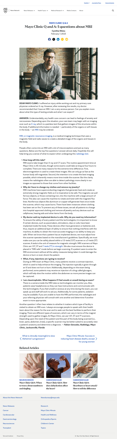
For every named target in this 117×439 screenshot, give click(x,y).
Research (44, 406)
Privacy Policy (20, 436)
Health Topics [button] (42, 10)
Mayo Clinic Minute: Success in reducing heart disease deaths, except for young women (78, 338)
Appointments (109, 3)
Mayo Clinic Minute (48, 410)
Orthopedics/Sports (48, 419)
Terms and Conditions (8, 436)
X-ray (33, 124)
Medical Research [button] (56, 10)
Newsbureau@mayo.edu (50, 397)
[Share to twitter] (54, 39)
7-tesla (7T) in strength (53, 246)
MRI (37, 129)
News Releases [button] (28, 10)
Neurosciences (8, 423)
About (81, 10)
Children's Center (47, 423)
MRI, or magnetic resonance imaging (35, 136)
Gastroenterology (9, 419)
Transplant (7, 428)
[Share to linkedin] (58, 39)
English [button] (86, 3)
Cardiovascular (8, 415)
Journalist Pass (96, 3)
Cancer (6, 410)
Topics (43, 428)
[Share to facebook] (49, 39)
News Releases (8, 406)
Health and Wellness (48, 415)
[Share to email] (62, 39)
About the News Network (12, 397)
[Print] (66, 39)
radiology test (82, 153)
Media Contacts (71, 10)
